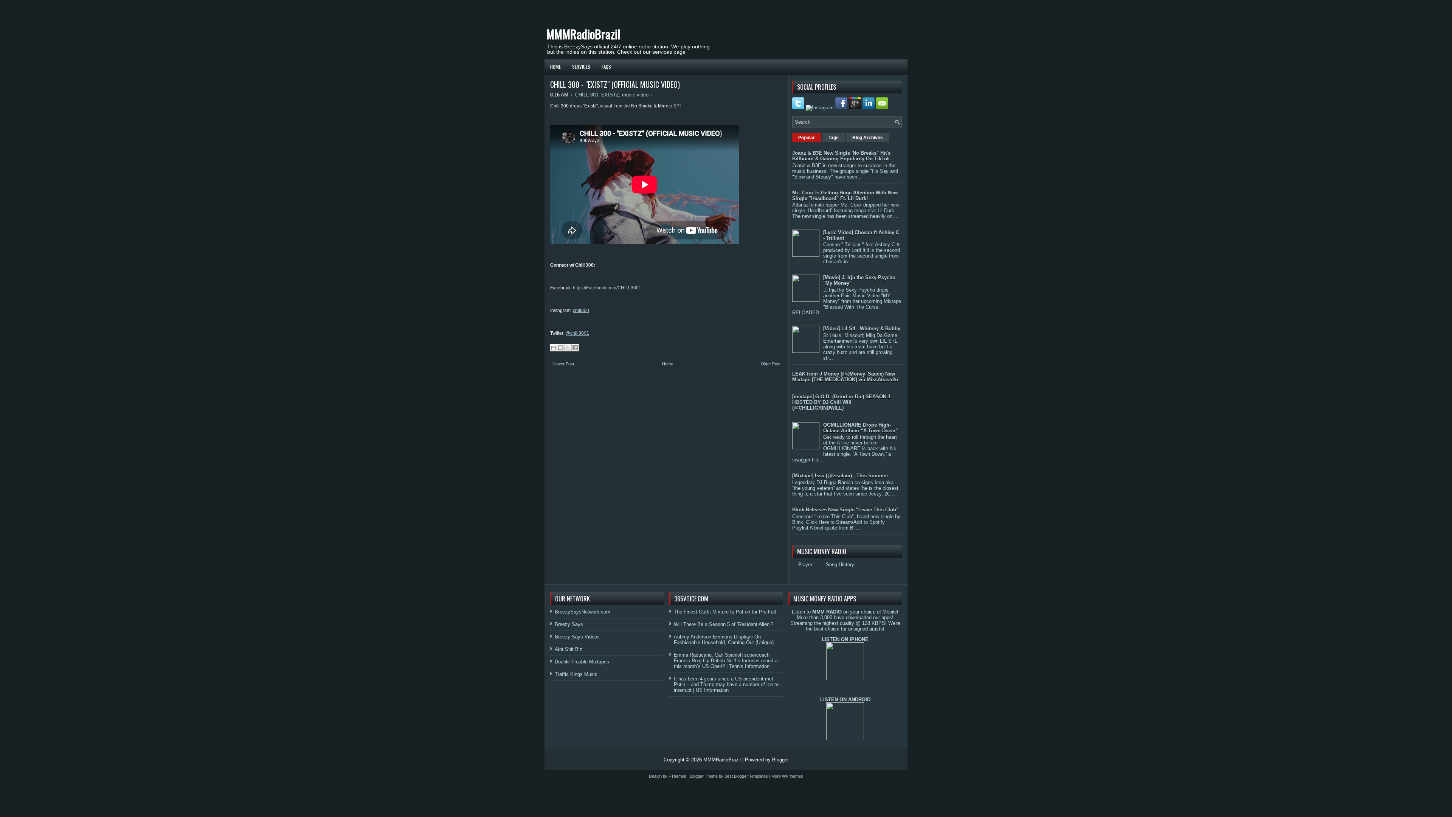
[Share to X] (568, 347)
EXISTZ (610, 95)
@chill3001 (577, 333)
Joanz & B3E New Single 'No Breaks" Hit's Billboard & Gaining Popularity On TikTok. (841, 156)
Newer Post (563, 364)
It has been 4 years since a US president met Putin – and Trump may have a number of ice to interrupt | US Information (726, 684)
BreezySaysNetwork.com (582, 612)
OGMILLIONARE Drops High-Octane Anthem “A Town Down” (860, 427)
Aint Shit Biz (568, 649)
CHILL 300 (586, 95)
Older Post (770, 364)
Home (555, 66)
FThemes (677, 776)
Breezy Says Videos (577, 637)
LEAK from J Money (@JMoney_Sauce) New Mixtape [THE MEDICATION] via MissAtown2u (845, 376)
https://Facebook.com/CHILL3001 (607, 287)
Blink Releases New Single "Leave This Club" (845, 510)
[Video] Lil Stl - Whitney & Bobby (861, 328)
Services (581, 66)
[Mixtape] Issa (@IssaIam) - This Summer (840, 475)
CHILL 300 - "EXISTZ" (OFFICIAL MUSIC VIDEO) (615, 84)
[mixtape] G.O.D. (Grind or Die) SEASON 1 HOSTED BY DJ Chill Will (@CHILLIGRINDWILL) (841, 402)
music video (635, 95)
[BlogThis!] (561, 347)
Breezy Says (569, 624)
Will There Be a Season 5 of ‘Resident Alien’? (723, 624)
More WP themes (787, 776)
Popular (806, 137)
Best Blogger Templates (746, 776)
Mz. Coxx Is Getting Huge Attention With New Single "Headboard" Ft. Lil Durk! (845, 195)
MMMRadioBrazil (583, 34)
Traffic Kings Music (576, 674)
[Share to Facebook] (575, 347)
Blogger (780, 760)
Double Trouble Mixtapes (582, 662)
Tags (833, 137)
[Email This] (553, 347)
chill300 (581, 310)
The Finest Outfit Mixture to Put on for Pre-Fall (725, 612)
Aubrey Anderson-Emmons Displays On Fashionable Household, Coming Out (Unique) (724, 639)
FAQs (606, 66)
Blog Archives (867, 137)
